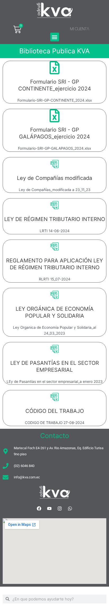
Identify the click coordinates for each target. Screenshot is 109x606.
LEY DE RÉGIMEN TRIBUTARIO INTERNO (54, 219)
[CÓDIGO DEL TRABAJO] (54, 397)
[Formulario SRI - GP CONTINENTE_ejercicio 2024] (54, 67)
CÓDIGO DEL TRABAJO (54, 411)
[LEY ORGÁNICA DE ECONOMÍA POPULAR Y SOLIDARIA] (54, 294)
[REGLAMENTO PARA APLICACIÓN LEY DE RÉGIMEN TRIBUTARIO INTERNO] (54, 246)
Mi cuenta (79, 29)
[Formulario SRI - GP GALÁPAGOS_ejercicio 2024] (54, 115)
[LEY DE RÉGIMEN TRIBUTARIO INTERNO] (54, 205)
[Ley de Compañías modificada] (54, 164)
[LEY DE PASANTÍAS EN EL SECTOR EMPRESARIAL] (54, 349)
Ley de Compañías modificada (54, 178)
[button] (54, 37)
